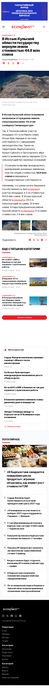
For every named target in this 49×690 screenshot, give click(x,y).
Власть (5, 671)
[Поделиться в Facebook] (4, 63)
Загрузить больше (24, 317)
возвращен (34, 189)
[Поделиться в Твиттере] (8, 63)
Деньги (5, 667)
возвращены (18, 200)
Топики (5, 641)
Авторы (5, 637)
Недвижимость (8, 35)
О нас (4, 631)
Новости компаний (10, 678)
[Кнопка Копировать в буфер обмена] (22, 63)
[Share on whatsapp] (13, 63)
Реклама (5, 634)
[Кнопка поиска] (44, 27)
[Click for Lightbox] (10, 225)
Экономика (7, 656)
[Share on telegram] (17, 63)
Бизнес (5, 659)
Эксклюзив (6, 649)
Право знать (7, 652)
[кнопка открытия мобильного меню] (3, 27)
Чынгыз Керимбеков (9, 60)
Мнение (5, 674)
